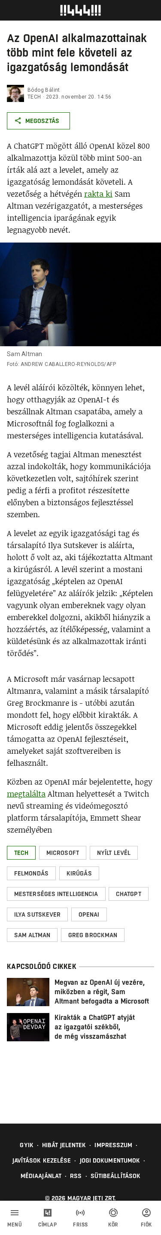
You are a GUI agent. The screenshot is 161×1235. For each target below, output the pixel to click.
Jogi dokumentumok (110, 1160)
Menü (14, 1225)
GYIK (26, 1145)
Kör (113, 1225)
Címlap (47, 1225)
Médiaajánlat (41, 1175)
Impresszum (113, 1145)
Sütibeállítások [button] (116, 1175)
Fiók (146, 1225)
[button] (21, 853)
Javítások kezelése (41, 1160)
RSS (76, 1175)
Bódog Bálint (43, 90)
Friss (80, 1225)
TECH (34, 97)
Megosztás (42, 120)
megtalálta (26, 793)
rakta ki (98, 194)
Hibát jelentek (64, 1145)
